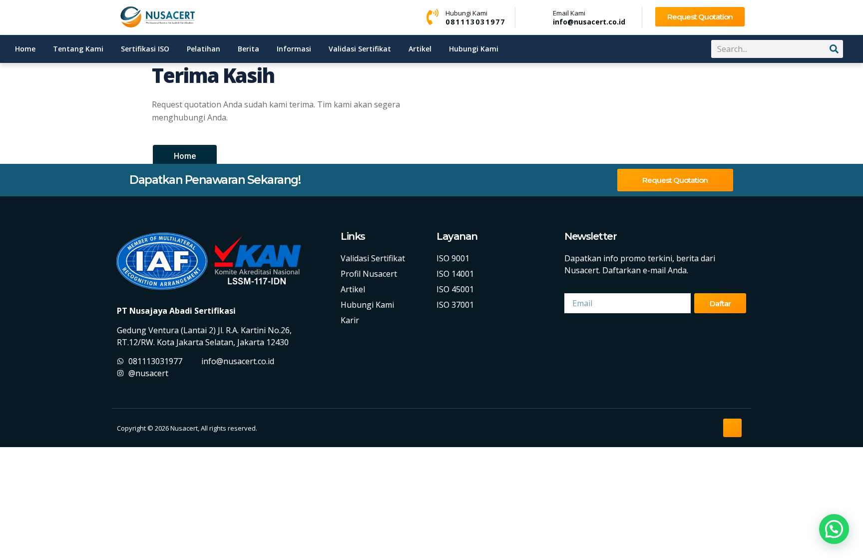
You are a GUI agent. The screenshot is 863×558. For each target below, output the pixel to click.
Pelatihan (203, 48)
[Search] (834, 49)
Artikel (420, 48)
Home (25, 48)
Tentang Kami (78, 48)
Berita (248, 48)
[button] (834, 529)
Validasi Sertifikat (360, 48)
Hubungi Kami (473, 48)
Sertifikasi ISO (145, 48)
